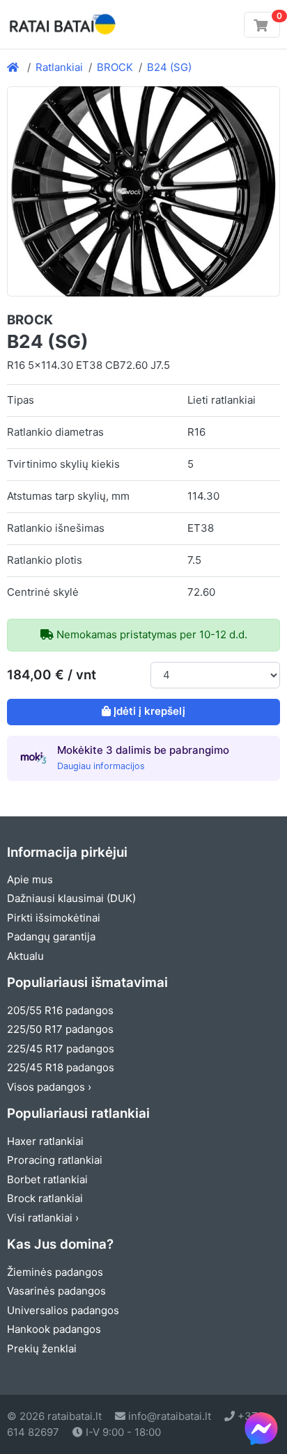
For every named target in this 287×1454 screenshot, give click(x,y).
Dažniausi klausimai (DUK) (71, 898)
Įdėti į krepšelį (149, 711)
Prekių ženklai (42, 1348)
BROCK (115, 67)
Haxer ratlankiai (45, 1141)
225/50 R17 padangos (60, 1029)
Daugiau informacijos (101, 766)
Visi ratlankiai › (43, 1217)
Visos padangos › (49, 1086)
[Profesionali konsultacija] (261, 1428)
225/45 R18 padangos (60, 1067)
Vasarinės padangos (56, 1290)
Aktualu (25, 956)
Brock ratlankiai (45, 1198)
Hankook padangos (54, 1329)
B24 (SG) (169, 67)
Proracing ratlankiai (54, 1160)
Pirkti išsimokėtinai (53, 917)
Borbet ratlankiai (47, 1179)
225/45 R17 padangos (60, 1048)
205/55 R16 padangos (60, 1010)
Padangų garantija (51, 936)
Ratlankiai (59, 67)
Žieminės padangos (55, 1272)
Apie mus (30, 879)
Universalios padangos (63, 1310)
